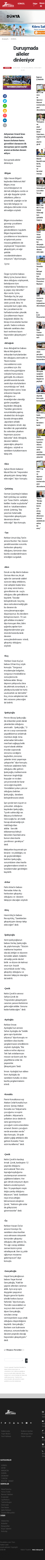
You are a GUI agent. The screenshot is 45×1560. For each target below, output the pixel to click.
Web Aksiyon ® (37, 1550)
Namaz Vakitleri (7, 1494)
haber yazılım (5, 1555)
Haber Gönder (26, 1436)
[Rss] (23, 1423)
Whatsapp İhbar (27, 1434)
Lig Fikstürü (5, 1500)
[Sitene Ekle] (31, 1423)
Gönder (26, 1361)
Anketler (4, 1523)
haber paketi (4, 1552)
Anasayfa (5, 39)
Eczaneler (5, 1497)
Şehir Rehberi (6, 1510)
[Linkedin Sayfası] (19, 1423)
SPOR (3, 1468)
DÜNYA (3, 1473)
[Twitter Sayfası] (6, 1423)
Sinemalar (5, 1505)
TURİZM (4, 1478)
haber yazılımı (11, 1550)
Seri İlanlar (5, 1507)
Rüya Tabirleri (6, 1529)
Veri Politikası (6, 1436)
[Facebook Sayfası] (2, 1423)
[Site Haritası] (27, 1423)
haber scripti (14, 1552)
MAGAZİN (5, 1471)
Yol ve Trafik (5, 1492)
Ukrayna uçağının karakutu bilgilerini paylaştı (40, 376)
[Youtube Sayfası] (15, 1423)
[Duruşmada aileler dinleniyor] (17, 82)
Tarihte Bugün (6, 1502)
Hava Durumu (6, 1489)
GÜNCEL (21, 3)
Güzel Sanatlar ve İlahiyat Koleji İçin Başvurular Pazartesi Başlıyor (40, 274)
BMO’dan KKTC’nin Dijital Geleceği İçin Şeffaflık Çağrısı (40, 212)
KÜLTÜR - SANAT (7, 1481)
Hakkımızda (5, 1431)
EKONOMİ (4, 1476)
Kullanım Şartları (27, 1431)
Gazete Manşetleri (8, 1513)
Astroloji (4, 1531)
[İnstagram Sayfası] (10, 1423)
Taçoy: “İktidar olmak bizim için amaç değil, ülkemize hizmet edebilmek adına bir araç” (40, 513)
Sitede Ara (5, 1521)
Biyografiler (5, 1526)
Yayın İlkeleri (5, 1434)
